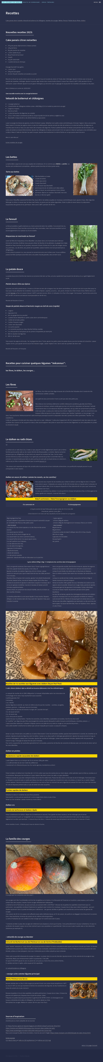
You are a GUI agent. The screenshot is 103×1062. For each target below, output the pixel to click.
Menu (96, 2)
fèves (78, 20)
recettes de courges (52, 20)
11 (7, 1040)
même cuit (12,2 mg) (44, 1040)
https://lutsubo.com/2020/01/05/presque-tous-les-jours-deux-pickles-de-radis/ (30, 1028)
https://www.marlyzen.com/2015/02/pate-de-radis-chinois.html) (71, 1033)
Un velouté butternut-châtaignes (16, 968)
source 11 (43, 461)
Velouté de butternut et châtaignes (34, 20)
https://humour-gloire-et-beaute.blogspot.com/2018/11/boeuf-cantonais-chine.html (34, 1026)
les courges (28, 370)
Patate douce (72, 20)
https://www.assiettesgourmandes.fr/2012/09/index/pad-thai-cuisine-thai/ (29, 1030)
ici (73, 408)
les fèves (9, 370)
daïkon (83, 20)
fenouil (65, 20)
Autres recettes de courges (14, 142)
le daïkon (18, 370)
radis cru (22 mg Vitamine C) (27, 1040)
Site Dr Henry (13, 1040)
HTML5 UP (27, 1056)
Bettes (61, 20)
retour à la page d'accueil (89, 1045)
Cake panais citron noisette (14, 20)
